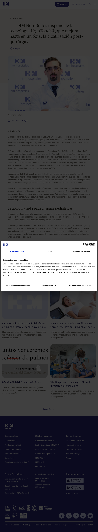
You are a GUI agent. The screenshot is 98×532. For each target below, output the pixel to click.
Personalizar (47, 285)
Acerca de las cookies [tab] (81, 252)
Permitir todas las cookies (80, 285)
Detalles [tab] (49, 252)
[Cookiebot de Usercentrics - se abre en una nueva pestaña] (84, 244)
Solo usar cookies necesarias (18, 285)
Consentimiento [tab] (17, 252)
